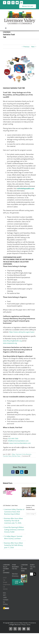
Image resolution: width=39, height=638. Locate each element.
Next (32, 47)
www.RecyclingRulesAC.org (12, 341)
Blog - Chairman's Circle (19, 454)
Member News (16, 456)
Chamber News (7, 456)
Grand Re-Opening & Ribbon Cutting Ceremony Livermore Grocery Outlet (14, 529)
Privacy (24, 624)
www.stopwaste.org (10, 343)
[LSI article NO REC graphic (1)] (19, 69)
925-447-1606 (5, 595)
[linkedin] (21, 2)
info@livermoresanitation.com (18, 441)
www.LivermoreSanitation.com (20, 443)
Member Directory (15, 575)
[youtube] (17, 2)
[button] (4, 492)
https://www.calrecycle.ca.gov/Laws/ (21, 332)
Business (28, 454)
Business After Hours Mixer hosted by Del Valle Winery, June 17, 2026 (13, 545)
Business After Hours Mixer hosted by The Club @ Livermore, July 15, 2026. (13, 520)
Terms (28, 624)
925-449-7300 (13, 439)
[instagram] (13, 2)
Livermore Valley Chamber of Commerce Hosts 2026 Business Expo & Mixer (14, 511)
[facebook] (4, 2)
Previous (26, 47)
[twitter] (8, 2)
